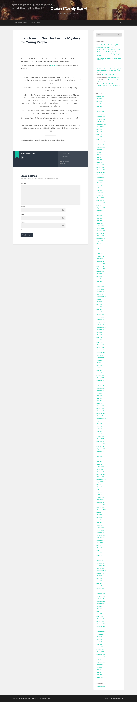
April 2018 (99, 340)
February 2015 (100, 436)
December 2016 (101, 380)
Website (23, 222)
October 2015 (100, 416)
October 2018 (100, 324)
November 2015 (101, 413)
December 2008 (101, 624)
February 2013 (100, 497)
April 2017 (99, 370)
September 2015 (101, 418)
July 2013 (99, 484)
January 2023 (100, 198)
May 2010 (99, 581)
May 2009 (99, 611)
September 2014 (101, 449)
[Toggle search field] (121, 23)
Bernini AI (99, 69)
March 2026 (100, 109)
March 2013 (100, 494)
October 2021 (100, 236)
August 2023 (100, 180)
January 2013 (100, 499)
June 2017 (99, 365)
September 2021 (101, 238)
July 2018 (99, 332)
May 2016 (99, 398)
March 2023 (100, 192)
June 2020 (99, 276)
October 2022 (100, 205)
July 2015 (99, 423)
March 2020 (100, 284)
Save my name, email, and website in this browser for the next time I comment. (42, 230)
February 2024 (100, 165)
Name (23, 206)
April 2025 (99, 137)
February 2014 (100, 466)
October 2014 (100, 446)
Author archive (22, 157)
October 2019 (100, 294)
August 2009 (100, 603)
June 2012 (99, 517)
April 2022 (99, 220)
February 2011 (100, 558)
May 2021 (99, 248)
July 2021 (99, 243)
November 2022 (101, 203)
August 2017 (100, 360)
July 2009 (99, 606)
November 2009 (101, 596)
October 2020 (100, 266)
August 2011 (100, 543)
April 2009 (99, 614)
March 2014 (100, 464)
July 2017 (99, 362)
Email (23, 214)
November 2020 (101, 263)
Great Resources (21, 22)
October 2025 (100, 121)
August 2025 (100, 127)
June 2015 (99, 426)
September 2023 (101, 177)
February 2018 (100, 345)
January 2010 (100, 591)
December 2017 (101, 350)
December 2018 (101, 319)
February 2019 (100, 314)
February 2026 (100, 111)
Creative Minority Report (68, 8)
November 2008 (101, 626)
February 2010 (100, 588)
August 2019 (100, 299)
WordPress (47, 698)
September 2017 (101, 357)
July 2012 (99, 515)
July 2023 (99, 182)
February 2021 (100, 256)
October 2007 (100, 659)
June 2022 (99, 215)
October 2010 (100, 568)
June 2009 (99, 608)
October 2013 (100, 477)
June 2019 (99, 304)
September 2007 (101, 662)
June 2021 (99, 246)
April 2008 (99, 644)
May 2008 (99, 641)
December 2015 (101, 411)
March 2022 (100, 223)
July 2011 (99, 545)
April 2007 (99, 674)
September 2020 (101, 269)
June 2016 (99, 395)
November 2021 (101, 233)
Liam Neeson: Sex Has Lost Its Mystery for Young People (50, 40)
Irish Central (54, 65)
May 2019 (99, 307)
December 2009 (101, 593)
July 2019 (99, 302)
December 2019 (101, 291)
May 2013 (99, 489)
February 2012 (100, 527)
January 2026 (100, 114)
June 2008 (99, 639)
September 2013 (101, 479)
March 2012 (100, 525)
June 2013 (99, 487)
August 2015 (100, 421)
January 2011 (100, 560)
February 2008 (100, 649)
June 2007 (99, 669)
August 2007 (100, 664)
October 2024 (100, 144)
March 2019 (100, 312)
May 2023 (99, 187)
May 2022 (99, 218)
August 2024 (100, 149)
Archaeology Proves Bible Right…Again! (107, 45)
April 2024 (99, 159)
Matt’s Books (35, 22)
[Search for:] (109, 35)
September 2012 (101, 510)
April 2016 (99, 400)
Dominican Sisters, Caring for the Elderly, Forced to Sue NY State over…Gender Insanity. (109, 70)
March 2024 (100, 162)
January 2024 (100, 167)
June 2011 (99, 548)
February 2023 (100, 195)
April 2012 (99, 522)
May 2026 (99, 104)
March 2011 (100, 555)
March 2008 (100, 647)
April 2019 (99, 309)
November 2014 (101, 444)
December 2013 (101, 472)
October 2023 (100, 175)
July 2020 (99, 274)
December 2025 (101, 116)
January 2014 (100, 469)
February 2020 (100, 286)
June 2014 (99, 456)
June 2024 (99, 154)
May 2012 (99, 520)
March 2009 (100, 616)
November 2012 (101, 505)
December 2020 (101, 261)
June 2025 (99, 132)
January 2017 (100, 378)
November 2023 (101, 172)
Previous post (65, 161)
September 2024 (101, 147)
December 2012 (101, 502)
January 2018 (100, 347)
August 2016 (100, 390)
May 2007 (99, 672)
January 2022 (100, 228)
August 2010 (100, 573)
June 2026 (99, 101)
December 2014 (101, 441)
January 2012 (100, 530)
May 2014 (99, 459)
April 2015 (99, 431)
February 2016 (100, 406)
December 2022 (101, 200)
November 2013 (101, 474)
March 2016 (100, 403)
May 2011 (99, 550)
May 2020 (99, 279)
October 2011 (100, 537)
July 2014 (99, 454)
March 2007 (100, 677)
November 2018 (101, 322)
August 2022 (100, 210)
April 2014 (99, 461)
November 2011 (101, 535)
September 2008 (101, 631)
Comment (24, 183)
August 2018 (100, 329)
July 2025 (99, 129)
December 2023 (101, 170)
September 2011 (101, 540)
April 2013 (99, 492)
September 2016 (101, 388)
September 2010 (101, 570)
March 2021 (100, 253)
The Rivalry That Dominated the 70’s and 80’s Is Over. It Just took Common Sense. (109, 50)
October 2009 (100, 598)
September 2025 (101, 124)
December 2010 (101, 563)
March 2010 (100, 586)
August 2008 (100, 634)
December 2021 (101, 230)
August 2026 (100, 96)
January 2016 (100, 408)
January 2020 (100, 289)
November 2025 (101, 119)
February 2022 (100, 225)
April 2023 (99, 190)
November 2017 (101, 352)
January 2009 (100, 621)
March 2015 (100, 433)
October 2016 (100, 385)
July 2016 (99, 393)
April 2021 (99, 251)
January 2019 (100, 317)
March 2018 (100, 342)
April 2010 (99, 583)
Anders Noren (115, 698)
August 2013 (100, 482)
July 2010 (99, 575)
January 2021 (100, 258)
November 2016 (101, 383)
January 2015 (100, 438)
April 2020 (99, 281)
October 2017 (100, 355)
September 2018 (101, 327)
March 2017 (100, 373)
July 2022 (99, 213)
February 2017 (100, 375)
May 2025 (99, 134)
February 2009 (100, 619)
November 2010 (101, 565)
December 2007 (101, 654)
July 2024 (99, 152)
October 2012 (100, 507)
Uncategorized (66, 156)
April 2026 (99, 106)
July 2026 (99, 99)
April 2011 (99, 553)
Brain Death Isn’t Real (113, 77)
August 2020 (100, 271)
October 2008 (100, 629)
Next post (64, 164)
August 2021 (100, 241)
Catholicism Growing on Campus (105, 47)
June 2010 (99, 578)
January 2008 (100, 652)
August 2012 (100, 512)
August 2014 (100, 451)
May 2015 (99, 428)
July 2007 (99, 667)
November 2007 (101, 657)
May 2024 (99, 157)
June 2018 (99, 335)
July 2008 (99, 636)
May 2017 (99, 367)
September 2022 (101, 208)
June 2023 (99, 185)
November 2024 (101, 142)
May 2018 (99, 337)
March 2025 (100, 139)
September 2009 (101, 601)
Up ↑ (122, 698)
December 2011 (101, 532)
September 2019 (101, 296)
